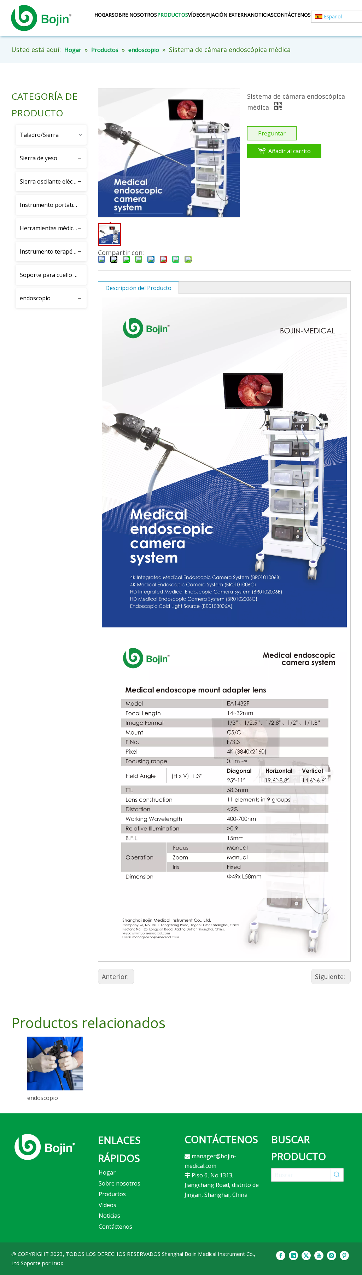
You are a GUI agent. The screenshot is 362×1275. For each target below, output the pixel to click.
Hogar (107, 1172)
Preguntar (272, 133)
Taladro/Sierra (39, 135)
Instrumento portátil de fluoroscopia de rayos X (53, 205)
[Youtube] (318, 1255)
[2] (44, 1147)
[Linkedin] (293, 1255)
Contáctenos (115, 1226)
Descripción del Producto (138, 288)
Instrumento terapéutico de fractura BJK (53, 251)
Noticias (109, 1215)
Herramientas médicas (49, 228)
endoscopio (35, 298)
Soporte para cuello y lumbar (53, 275)
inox (57, 1263)
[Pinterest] (344, 1255)
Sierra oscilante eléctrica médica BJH (53, 181)
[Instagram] (331, 1255)
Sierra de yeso (38, 158)
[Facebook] (280, 1255)
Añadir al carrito (289, 151)
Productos (112, 1194)
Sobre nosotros (119, 1183)
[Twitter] (306, 1255)
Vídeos (107, 1205)
